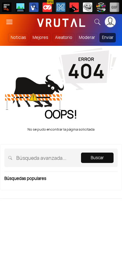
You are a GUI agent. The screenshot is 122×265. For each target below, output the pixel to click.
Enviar (108, 37)
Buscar (97, 157)
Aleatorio (63, 37)
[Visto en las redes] (33, 7)
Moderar (87, 37)
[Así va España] (74, 7)
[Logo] (61, 22)
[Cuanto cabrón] (87, 7)
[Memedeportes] (60, 7)
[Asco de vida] (7, 7)
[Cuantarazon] (20, 7)
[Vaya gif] (114, 7)
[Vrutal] (47, 7)
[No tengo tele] (101, 7)
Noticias (18, 37)
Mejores (40, 37)
